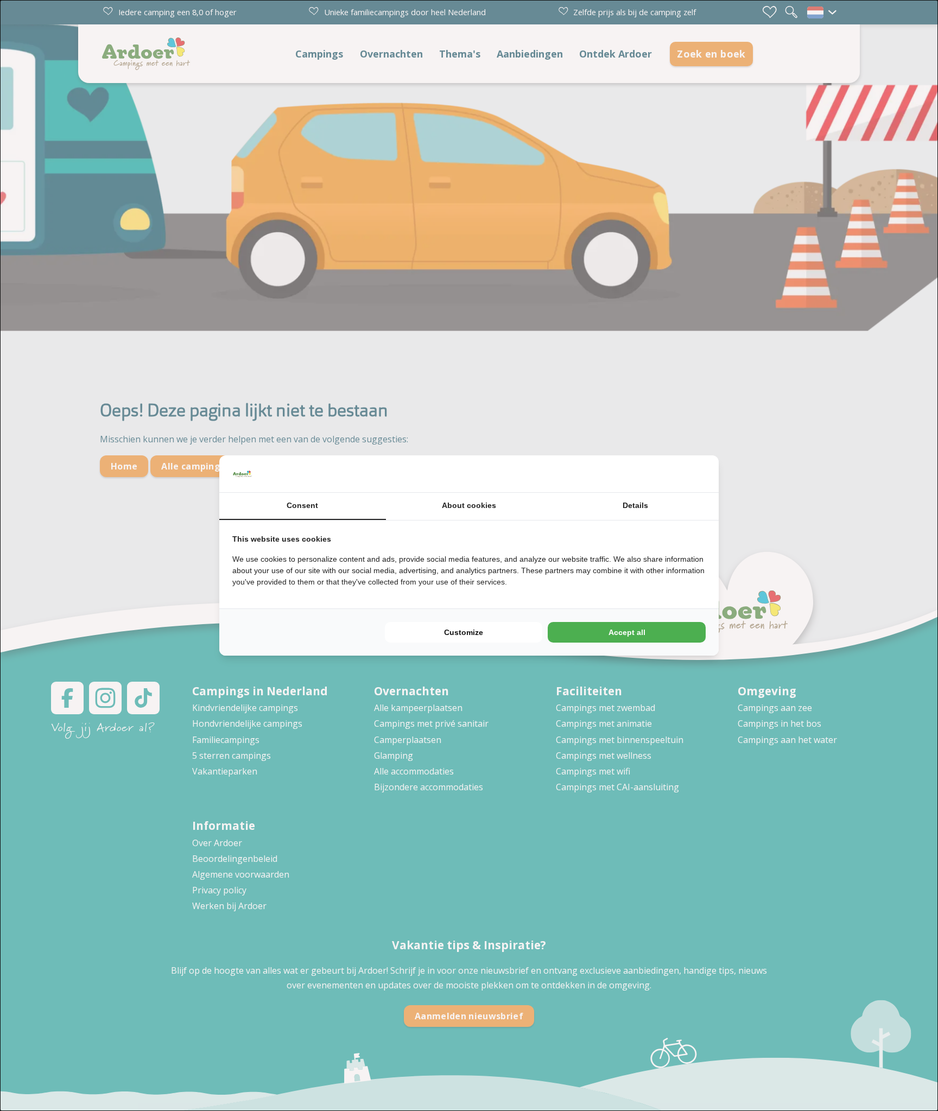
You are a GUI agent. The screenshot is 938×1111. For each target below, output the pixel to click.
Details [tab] (635, 505)
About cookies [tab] (469, 505)
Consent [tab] (302, 505)
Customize (463, 632)
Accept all (627, 632)
